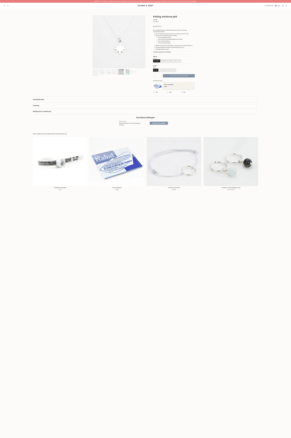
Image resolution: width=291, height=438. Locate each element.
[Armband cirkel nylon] (174, 161)
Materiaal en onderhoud (42, 111)
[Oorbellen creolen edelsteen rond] (231, 161)
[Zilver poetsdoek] (157, 86)
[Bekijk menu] (4, 5)
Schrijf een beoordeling (158, 123)
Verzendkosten (38, 99)
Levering (36, 105)
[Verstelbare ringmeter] (60, 161)
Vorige (92, 41)
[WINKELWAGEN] (286, 5)
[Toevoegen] (192, 88)
